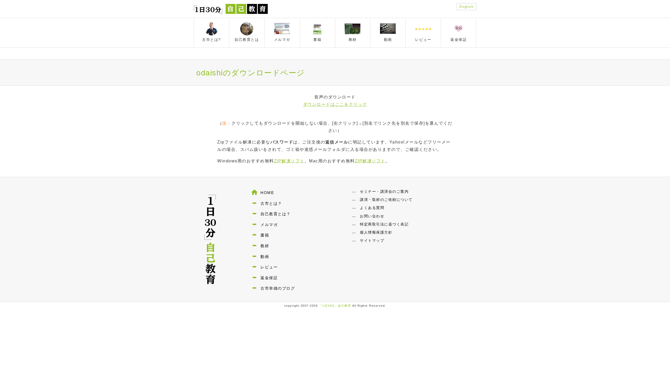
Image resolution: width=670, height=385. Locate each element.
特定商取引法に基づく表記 (384, 224)
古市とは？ (271, 203)
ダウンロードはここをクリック (335, 104)
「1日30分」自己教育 (335, 305)
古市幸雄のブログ (277, 288)
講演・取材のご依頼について (386, 199)
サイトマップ (372, 240)
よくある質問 (372, 208)
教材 (264, 246)
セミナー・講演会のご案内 (384, 191)
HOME (267, 192)
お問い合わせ (372, 216)
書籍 (264, 235)
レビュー (269, 267)
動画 (264, 256)
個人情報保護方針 (376, 232)
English (467, 7)
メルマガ (269, 224)
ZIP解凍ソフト (289, 161)
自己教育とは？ (275, 214)
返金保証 (269, 278)
